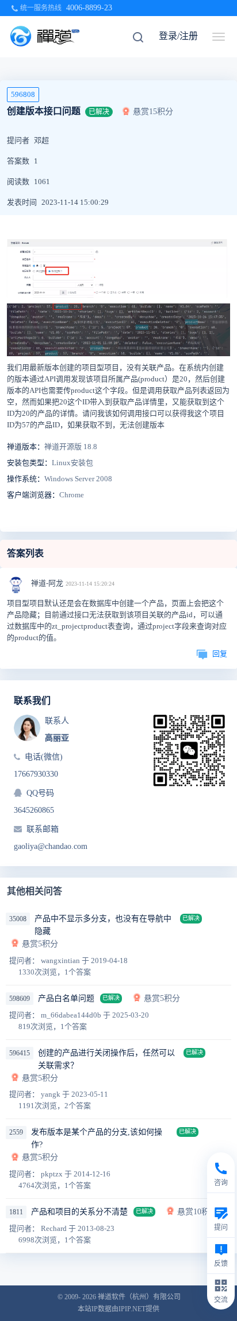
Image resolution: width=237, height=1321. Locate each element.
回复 (219, 653)
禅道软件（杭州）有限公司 (139, 1297)
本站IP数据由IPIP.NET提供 (118, 1309)
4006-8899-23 (89, 7)
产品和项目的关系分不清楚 (79, 1211)
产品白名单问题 (66, 998)
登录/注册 (178, 36)
